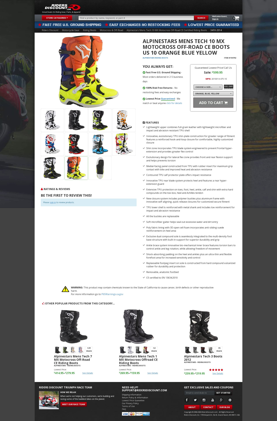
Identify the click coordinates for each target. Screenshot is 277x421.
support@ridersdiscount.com (144, 390)
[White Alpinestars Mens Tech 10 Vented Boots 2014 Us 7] (52, 120)
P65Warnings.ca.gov (112, 294)
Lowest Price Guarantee (133, 400)
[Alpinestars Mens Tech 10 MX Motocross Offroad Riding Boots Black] (52, 168)
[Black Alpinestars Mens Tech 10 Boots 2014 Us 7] (76, 120)
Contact (208, 407)
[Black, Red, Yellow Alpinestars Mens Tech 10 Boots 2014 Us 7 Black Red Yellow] (76, 144)
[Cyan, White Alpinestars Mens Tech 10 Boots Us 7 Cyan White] (100, 144)
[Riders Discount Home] (62, 7)
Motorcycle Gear (70, 30)
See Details (87, 373)
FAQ (124, 409)
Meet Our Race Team (73, 404)
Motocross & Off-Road (111, 30)
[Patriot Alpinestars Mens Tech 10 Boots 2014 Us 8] (52, 144)
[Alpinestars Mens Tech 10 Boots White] (124, 144)
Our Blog (224, 407)
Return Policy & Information (135, 397)
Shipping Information (131, 394)
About (192, 407)
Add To (211, 102)
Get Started (223, 392)
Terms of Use (128, 406)
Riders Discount (50, 30)
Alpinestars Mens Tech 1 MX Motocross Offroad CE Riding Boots (138, 359)
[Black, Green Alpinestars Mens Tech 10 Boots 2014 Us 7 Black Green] (100, 120)
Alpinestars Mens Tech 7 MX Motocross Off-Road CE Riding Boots (73, 359)
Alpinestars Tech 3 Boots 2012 (203, 358)
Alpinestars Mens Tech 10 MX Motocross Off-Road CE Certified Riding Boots (167, 30)
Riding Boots (89, 30)
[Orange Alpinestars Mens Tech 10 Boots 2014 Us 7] (124, 120)
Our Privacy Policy (130, 403)
